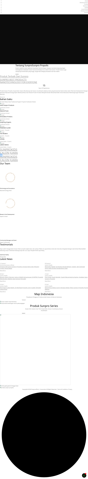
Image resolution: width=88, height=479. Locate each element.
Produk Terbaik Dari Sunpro (14, 76)
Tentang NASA (84, 11)
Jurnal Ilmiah (84, 9)
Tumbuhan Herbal (4, 107)
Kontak (86, 12)
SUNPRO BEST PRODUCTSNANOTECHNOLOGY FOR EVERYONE (18, 81)
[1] (84, 475)
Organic (2, 130)
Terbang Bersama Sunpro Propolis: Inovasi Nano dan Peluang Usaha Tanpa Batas (19, 267)
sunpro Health (48, 265)
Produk (86, 4)
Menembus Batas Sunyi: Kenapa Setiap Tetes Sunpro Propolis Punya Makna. (66, 288)
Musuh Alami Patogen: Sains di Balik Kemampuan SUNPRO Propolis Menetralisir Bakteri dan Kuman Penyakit (21, 278)
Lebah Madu (3, 141)
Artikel (86, 7)
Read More (3, 270)
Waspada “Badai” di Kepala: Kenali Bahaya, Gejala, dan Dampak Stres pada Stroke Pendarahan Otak (65, 267)
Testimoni (85, 6)
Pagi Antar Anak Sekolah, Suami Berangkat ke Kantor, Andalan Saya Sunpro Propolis (66, 278)
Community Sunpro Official (7, 265)
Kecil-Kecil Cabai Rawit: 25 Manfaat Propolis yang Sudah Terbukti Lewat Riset (20, 288)
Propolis (7, 130)
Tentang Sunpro (84, 2)
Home (86, 1)
